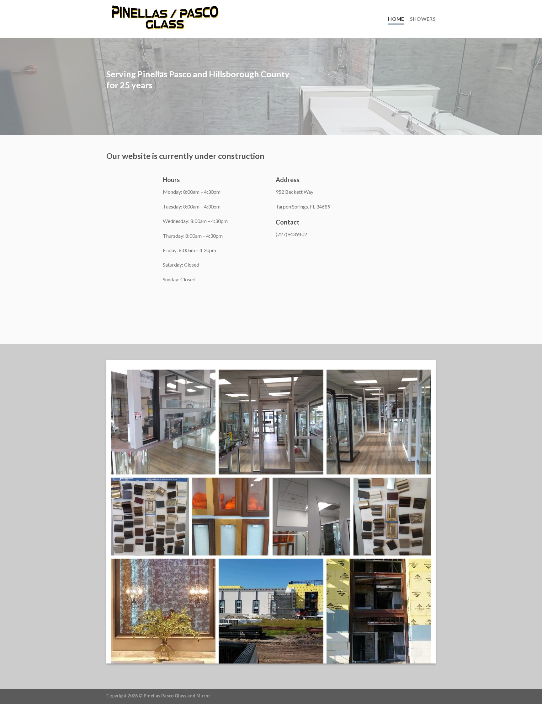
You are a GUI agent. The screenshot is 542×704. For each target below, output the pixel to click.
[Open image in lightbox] (163, 422)
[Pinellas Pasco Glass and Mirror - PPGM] (165, 19)
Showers (423, 19)
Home (396, 19)
